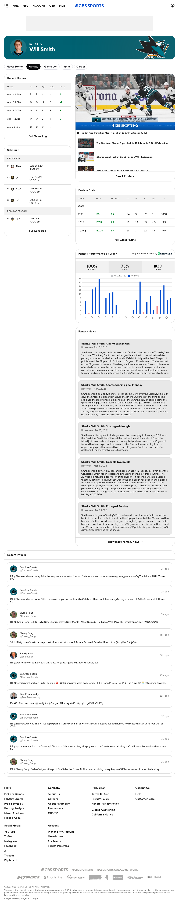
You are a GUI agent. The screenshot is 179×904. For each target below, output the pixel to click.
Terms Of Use (100, 794)
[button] (6, 5)
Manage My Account (61, 832)
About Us (54, 794)
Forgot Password (58, 846)
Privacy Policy (100, 799)
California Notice (102, 814)
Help (138, 794)
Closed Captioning (103, 810)
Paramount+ (55, 808)
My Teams (54, 841)
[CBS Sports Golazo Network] (117, 869)
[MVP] (118, 876)
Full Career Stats (125, 240)
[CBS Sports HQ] (82, 869)
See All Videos (125, 176)
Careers (53, 799)
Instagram (10, 841)
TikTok (8, 836)
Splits (66, 66)
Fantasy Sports (13, 799)
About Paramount (59, 803)
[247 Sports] (28, 877)
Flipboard (10, 860)
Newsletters (55, 836)
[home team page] (12, 166)
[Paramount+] (76, 876)
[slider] (125, 120)
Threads (9, 855)
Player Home (14, 66)
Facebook (10, 846)
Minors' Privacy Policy (105, 803)
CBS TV (53, 813)
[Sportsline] (53, 877)
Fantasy (33, 66)
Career (80, 66)
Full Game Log (37, 136)
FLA (18, 219)
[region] (125, 102)
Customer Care (145, 799)
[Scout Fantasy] (135, 877)
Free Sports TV (13, 803)
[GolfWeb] (155, 877)
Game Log (50, 66)
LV (17, 177)
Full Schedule (37, 231)
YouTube (9, 832)
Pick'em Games (14, 794)
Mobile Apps (12, 818)
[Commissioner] (98, 876)
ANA (18, 166)
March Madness (14, 813)
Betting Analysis (14, 808)
